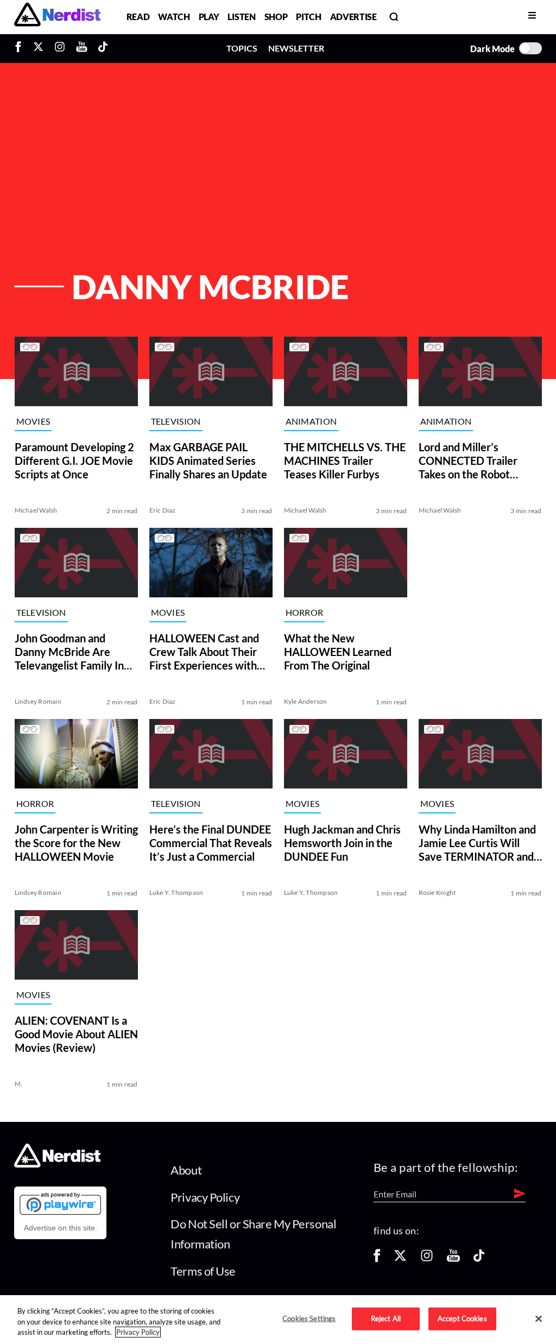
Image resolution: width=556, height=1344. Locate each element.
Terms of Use (203, 1271)
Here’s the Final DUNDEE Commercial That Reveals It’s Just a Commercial (210, 843)
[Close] (539, 1319)
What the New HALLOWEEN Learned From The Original (337, 652)
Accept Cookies (462, 1318)
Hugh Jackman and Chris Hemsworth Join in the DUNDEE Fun (341, 843)
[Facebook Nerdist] (21, 48)
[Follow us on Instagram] (426, 1259)
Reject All (386, 1318)
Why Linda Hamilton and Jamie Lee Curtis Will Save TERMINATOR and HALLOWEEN (477, 843)
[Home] (57, 1164)
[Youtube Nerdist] (82, 48)
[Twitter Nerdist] (38, 48)
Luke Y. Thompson (176, 892)
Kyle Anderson (305, 701)
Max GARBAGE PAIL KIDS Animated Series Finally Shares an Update (208, 460)
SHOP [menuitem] (276, 16)
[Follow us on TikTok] (478, 1259)
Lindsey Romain (37, 701)
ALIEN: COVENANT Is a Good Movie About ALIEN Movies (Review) (75, 1034)
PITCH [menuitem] (308, 16)
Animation (311, 421)
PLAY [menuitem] (209, 16)
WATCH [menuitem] (173, 16)
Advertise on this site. (60, 1227)
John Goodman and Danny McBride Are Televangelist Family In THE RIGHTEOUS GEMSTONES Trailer (68, 652)
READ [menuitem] (138, 16)
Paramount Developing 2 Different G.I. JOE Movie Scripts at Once (74, 460)
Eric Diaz (162, 510)
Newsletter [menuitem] (296, 48)
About (185, 1170)
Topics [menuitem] (241, 48)
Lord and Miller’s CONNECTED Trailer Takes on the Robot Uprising (468, 460)
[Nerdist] (57, 16)
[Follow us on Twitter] (400, 1259)
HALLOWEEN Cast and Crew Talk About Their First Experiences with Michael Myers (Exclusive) (203, 652)
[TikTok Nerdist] (103, 48)
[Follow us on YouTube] (453, 1259)
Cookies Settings (309, 1318)
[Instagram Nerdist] (60, 48)
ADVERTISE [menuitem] (353, 16)
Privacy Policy (204, 1197)
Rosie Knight (437, 892)
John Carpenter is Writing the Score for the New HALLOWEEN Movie (75, 843)
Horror (304, 612)
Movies (33, 421)
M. (18, 1084)
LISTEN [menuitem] (241, 16)
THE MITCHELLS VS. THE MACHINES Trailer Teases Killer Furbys (344, 460)
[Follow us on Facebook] (377, 1259)
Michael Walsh (35, 510)
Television (175, 421)
